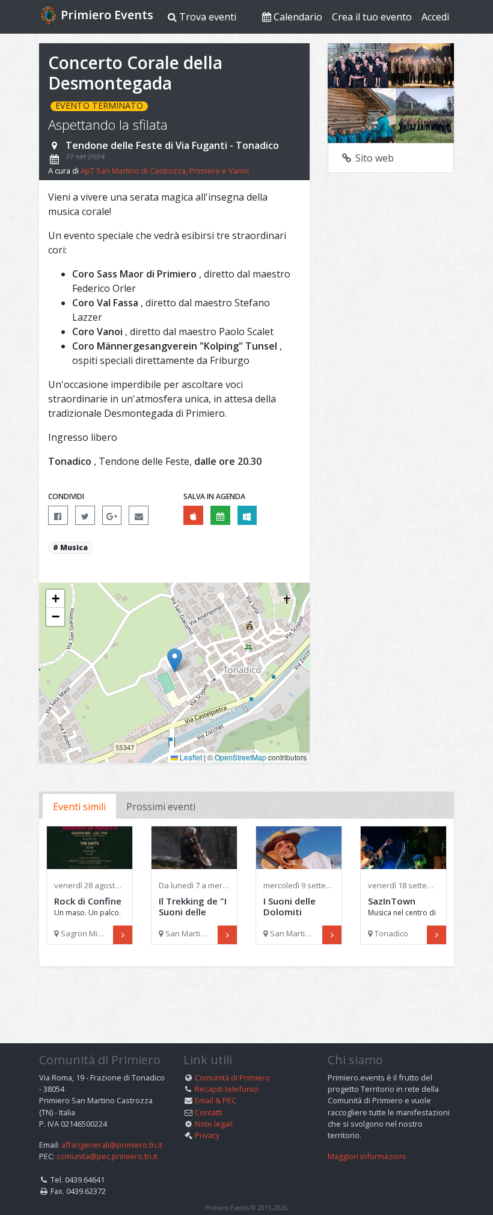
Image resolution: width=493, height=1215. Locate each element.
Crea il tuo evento (372, 16)
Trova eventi (206, 16)
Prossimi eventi (160, 806)
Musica (74, 547)
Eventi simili (79, 806)
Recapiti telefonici (227, 1088)
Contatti (208, 1112)
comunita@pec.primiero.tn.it (107, 1156)
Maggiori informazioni (367, 1156)
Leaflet (190, 757)
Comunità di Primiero (232, 1077)
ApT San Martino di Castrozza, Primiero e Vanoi (165, 170)
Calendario (296, 16)
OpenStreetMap (240, 757)
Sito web (373, 158)
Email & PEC (215, 1100)
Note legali (214, 1123)
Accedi (435, 16)
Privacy (207, 1135)
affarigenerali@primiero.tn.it (111, 1144)
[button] (174, 660)
